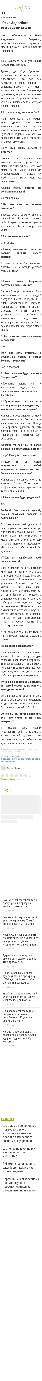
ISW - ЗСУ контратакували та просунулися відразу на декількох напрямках (20, 903)
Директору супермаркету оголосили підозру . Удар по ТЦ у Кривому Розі (19, 959)
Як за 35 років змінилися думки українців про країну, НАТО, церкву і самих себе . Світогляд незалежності (19, 977)
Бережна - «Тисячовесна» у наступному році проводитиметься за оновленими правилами (21, 1184)
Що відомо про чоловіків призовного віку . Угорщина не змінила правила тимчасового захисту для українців (19, 1133)
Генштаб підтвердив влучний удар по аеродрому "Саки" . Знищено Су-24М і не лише (20, 920)
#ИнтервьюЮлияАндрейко (11, 757)
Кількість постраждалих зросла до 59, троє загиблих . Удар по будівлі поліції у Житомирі (20, 1036)
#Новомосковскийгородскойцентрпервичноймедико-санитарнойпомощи (21, 760)
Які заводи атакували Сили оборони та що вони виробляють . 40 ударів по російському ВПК (19, 1015)
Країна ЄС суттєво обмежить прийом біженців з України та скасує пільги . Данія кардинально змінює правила (21, 939)
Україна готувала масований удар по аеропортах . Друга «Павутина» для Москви (20, 997)
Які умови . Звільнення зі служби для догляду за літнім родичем (19, 1167)
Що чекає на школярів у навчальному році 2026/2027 (19, 1152)
